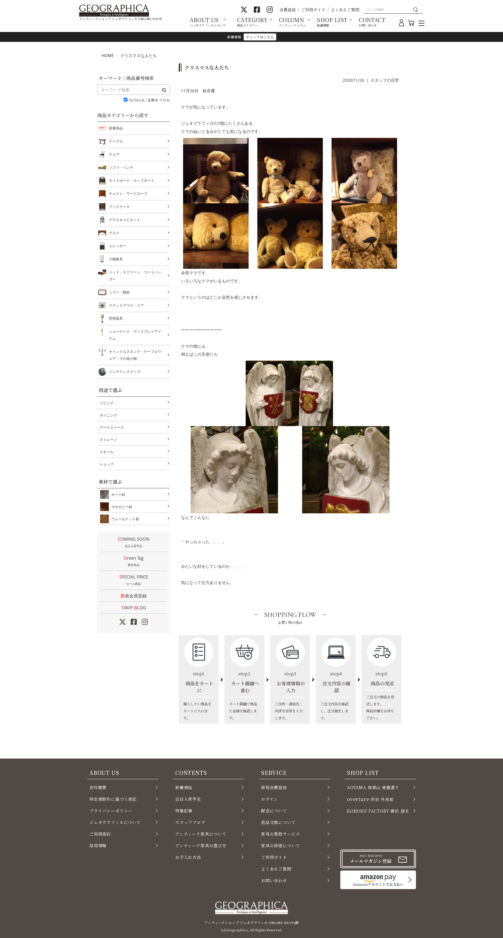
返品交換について (278, 822)
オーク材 (118, 494)
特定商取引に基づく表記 (113, 799)
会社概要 (98, 787)
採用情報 (98, 845)
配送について (274, 811)
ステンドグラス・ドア (126, 305)
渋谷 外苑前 (370, 798)
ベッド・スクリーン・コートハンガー (135, 275)
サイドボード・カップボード (131, 180)
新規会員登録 (134, 596)
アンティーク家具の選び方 (200, 845)
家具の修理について (280, 845)
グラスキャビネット (124, 220)
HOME (108, 55)
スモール (107, 451)
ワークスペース (112, 427)
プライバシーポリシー (110, 811)
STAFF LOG (133, 607)
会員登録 (287, 10)
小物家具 (116, 259)
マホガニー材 (121, 506)
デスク (114, 233)
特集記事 (183, 811)
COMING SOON (133, 542)
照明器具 (116, 318)
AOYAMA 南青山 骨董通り (373, 787)
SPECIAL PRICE (133, 580)
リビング (107, 403)
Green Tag (134, 561)
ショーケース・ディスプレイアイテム (135, 335)
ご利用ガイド (313, 10)
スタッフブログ (190, 822)
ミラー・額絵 (119, 292)
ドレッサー (117, 246)
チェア (114, 154)
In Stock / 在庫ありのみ (149, 100)
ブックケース (119, 206)
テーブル (116, 141)
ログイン (269, 799)
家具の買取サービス (280, 834)
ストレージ (108, 439)
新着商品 (116, 128)
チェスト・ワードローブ (128, 193)
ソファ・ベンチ (121, 167)
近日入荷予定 (188, 799)
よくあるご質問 (345, 10)
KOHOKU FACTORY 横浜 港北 (378, 811)
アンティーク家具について (200, 834)
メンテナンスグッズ (124, 371)
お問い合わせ (274, 880)
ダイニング (108, 415)
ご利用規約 (100, 834)
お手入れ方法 (188, 857)
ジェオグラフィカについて (115, 822)
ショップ (107, 464)
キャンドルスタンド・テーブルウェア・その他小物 (135, 355)
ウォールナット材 (125, 519)
